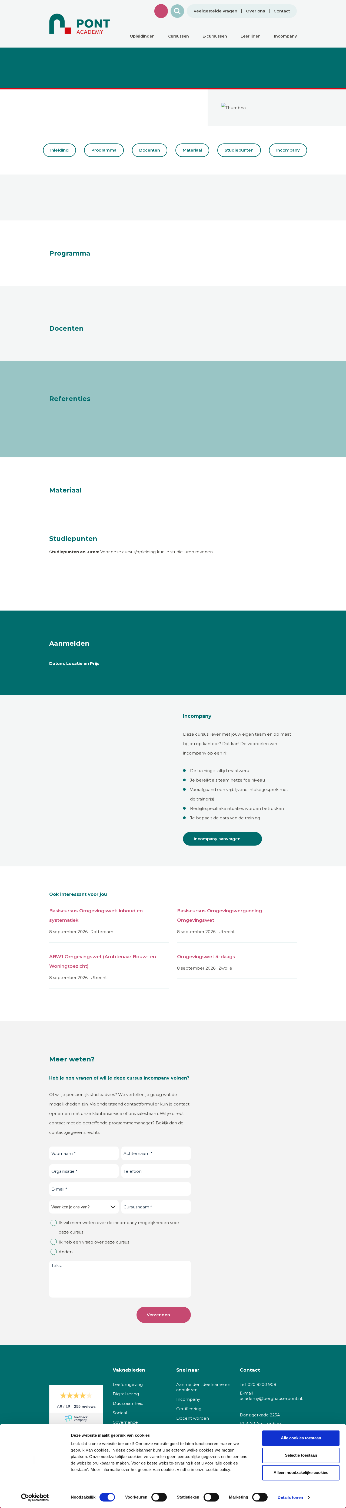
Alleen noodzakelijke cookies (301, 1472)
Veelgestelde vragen (215, 11)
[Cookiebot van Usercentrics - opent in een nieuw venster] (35, 1497)
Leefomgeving (128, 1384)
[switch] (159, 1497)
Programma (104, 150)
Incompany (288, 150)
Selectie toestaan (301, 1455)
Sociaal (120, 1412)
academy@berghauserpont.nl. (271, 1398)
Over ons (255, 11)
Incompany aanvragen (217, 838)
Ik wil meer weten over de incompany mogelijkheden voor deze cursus (119, 1227)
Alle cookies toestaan (301, 1438)
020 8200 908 (262, 1384)
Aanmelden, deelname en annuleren (203, 1387)
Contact (282, 11)
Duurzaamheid (128, 1403)
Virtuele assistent (161, 11)
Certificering (188, 1408)
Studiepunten (239, 150)
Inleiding (59, 150)
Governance (125, 1422)
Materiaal (192, 150)
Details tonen (290, 1497)
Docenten (149, 150)
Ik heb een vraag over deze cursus (94, 1242)
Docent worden (192, 1418)
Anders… (67, 1251)
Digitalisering (126, 1393)
